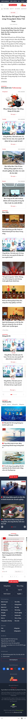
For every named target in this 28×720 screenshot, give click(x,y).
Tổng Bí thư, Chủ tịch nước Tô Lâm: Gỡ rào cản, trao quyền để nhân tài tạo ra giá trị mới (13, 139)
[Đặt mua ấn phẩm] (23, 4)
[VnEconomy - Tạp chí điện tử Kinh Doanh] (13, 580)
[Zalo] (19, 667)
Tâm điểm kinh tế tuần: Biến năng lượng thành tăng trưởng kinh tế (13, 445)
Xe (19, 1)
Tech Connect (7, 592)
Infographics (15, 403)
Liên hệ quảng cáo (13, 658)
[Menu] (2, 718)
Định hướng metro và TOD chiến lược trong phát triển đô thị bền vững (12, 553)
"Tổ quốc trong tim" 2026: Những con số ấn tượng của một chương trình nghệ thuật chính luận (12, 279)
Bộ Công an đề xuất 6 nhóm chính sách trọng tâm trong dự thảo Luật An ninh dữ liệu (13, 201)
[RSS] (23, 667)
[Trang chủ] (2, 9)
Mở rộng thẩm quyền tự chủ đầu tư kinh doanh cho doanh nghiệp (13, 498)
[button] (24, 394)
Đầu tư (12, 8)
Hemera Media (19, 708)
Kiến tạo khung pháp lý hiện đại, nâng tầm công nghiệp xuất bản (12, 301)
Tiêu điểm (6, 8)
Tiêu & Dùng (13, 1)
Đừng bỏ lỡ (6, 336)
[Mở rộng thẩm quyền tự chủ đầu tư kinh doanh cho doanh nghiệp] (13, 487)
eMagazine (21, 403)
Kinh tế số (24, 8)
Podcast (9, 403)
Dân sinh (4, 181)
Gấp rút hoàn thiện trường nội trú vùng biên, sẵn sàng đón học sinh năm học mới (12, 520)
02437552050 (6, 655)
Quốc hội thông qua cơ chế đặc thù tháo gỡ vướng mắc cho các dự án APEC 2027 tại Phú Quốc (12, 324)
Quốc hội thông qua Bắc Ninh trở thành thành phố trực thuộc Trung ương (12, 231)
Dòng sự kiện (13, 534)
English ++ (20, 592)
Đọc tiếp (5, 212)
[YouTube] (11, 667)
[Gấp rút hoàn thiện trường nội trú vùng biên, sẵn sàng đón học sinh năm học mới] (12, 510)
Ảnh (2, 626)
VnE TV (22, 1)
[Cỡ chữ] (18, 718)
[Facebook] (4, 667)
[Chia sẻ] (25, 718)
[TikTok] (15, 667)
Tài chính (17, 8)
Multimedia (6, 401)
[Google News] (22, 718)
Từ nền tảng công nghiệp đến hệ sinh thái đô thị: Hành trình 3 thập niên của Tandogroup (13, 467)
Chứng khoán (5, 1)
